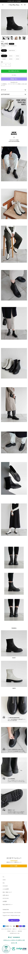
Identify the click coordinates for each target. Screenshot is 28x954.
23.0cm (11, 56)
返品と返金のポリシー (8, 904)
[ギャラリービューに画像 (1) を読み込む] (4, 38)
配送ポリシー (14, 931)
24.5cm (11, 59)
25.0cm (18, 59)
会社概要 (5, 901)
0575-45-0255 (5, 898)
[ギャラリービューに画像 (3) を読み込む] (12, 38)
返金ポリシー (15, 929)
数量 (2, 62)
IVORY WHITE (12, 51)
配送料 (4, 45)
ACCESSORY (5, 886)
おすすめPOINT (5, 94)
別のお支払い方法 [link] (14, 82)
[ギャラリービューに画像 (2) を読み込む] (8, 38)
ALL (3, 876)
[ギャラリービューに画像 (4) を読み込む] (16, 38)
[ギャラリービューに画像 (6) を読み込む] (24, 38)
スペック (3, 90)
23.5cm (18, 56)
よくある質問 (6, 889)
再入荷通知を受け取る (14, 71)
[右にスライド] (27, 38)
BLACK (4, 51)
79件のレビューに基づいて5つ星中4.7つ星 (14, 940)
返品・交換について (7, 892)
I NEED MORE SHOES (7, 929)
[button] (2, 4)
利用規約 (9, 931)
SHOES (4, 879)
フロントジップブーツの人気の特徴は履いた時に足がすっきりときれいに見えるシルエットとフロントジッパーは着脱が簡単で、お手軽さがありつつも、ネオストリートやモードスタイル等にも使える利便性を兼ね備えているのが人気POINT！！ (13, 94)
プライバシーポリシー (23, 929)
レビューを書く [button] (14, 866)
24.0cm (4, 59)
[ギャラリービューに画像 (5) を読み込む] (20, 38)
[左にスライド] (1, 38)
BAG (4, 882)
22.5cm (4, 56)
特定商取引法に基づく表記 (14, 933)
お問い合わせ (6, 895)
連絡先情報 (20, 931)
